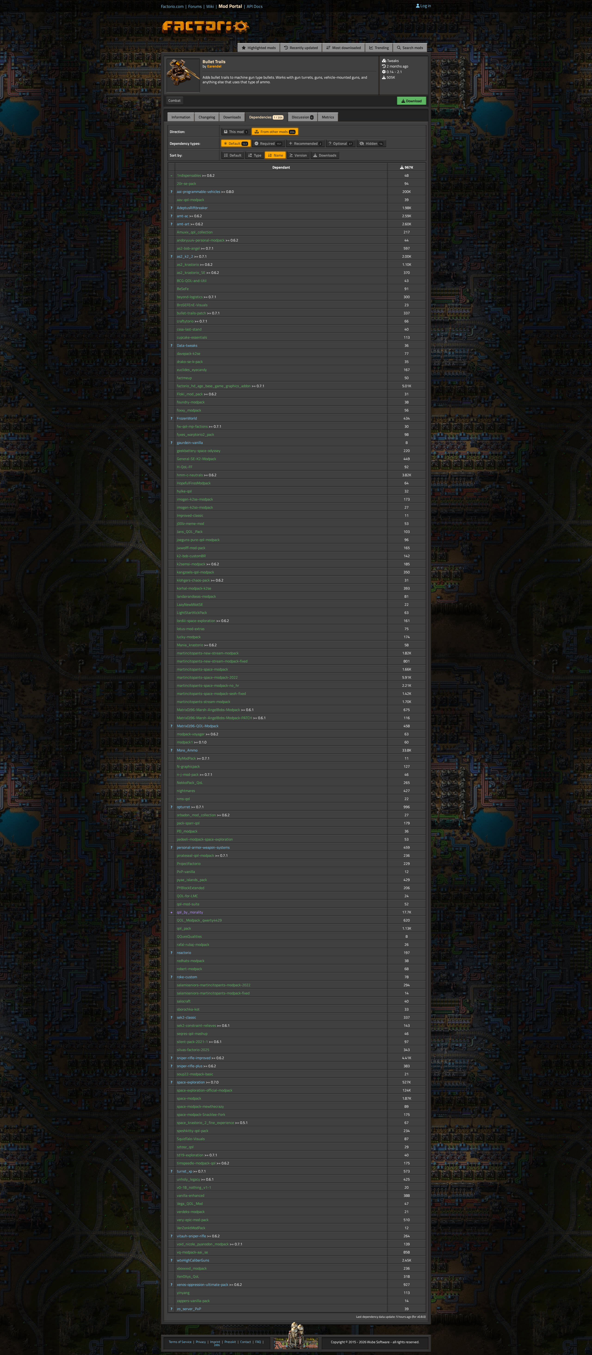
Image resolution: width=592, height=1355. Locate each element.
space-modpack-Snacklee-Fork (201, 1114)
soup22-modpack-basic (195, 1074)
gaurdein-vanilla (190, 442)
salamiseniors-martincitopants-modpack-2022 (213, 985)
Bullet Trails (214, 61)
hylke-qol (184, 491)
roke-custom (187, 977)
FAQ (258, 1342)
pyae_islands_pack (192, 879)
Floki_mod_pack (190, 394)
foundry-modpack (191, 402)
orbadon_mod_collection (197, 815)
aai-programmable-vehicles (199, 191)
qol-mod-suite (188, 904)
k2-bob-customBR (191, 556)
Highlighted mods (261, 47)
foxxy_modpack (189, 410)
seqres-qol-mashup (192, 1033)
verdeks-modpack (191, 1211)
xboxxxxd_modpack (192, 1268)
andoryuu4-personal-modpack (201, 240)
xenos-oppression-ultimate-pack (203, 1284)
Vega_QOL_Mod (190, 1203)
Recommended (307, 143)
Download (413, 101)
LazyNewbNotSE (190, 604)
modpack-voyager (191, 734)
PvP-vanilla (186, 871)
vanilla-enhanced (190, 1195)
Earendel (214, 66)
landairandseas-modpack (196, 596)
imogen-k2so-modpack (195, 507)
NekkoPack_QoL (190, 782)
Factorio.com (172, 6)
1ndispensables (189, 175)
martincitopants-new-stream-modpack (208, 653)
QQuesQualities (189, 936)
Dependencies (266, 117)
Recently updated (303, 47)
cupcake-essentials (192, 337)
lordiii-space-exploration (196, 620)
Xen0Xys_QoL (188, 1276)
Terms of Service (180, 1342)
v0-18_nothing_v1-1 (194, 1187)
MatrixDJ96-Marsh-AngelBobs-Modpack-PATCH (215, 718)
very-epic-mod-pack (193, 1219)
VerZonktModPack (191, 1228)
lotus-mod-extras (190, 628)
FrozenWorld (187, 418)
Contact (245, 1342)
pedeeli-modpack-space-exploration (205, 839)
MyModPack (187, 758)
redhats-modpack (190, 960)
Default (237, 143)
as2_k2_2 (185, 256)
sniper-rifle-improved (194, 1058)
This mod (237, 131)
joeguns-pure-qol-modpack (198, 539)
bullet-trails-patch (192, 313)
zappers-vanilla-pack (193, 1300)
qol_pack (184, 928)
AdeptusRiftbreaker (192, 207)
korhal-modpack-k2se (194, 588)
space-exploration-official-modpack (204, 1090)
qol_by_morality (190, 912)
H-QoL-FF (184, 467)
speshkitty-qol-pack (192, 1130)
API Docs (254, 6)
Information (181, 117)
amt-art (183, 224)
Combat (174, 100)
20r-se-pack (186, 183)
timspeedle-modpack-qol (196, 1163)
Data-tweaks (187, 345)
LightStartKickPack (192, 612)
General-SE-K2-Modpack (196, 458)
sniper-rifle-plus (190, 1066)
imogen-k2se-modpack (195, 499)
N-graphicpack (188, 766)
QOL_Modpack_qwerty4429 (199, 920)
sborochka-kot (188, 1009)
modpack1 (185, 742)
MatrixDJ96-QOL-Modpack (198, 726)
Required (270, 143)
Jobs (217, 1345)
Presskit (230, 1342)
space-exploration (191, 1082)
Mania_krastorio (190, 645)
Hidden (373, 143)
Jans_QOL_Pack (190, 531)
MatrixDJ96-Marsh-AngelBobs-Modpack (209, 709)
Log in (425, 6)
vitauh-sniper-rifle (192, 1236)
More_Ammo (187, 750)
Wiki (210, 6)
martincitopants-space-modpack (202, 669)
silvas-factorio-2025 (193, 1049)
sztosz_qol (185, 1147)
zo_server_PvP (189, 1309)
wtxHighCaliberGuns (193, 1260)
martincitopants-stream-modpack (203, 701)
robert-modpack (189, 968)
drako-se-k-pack (190, 361)
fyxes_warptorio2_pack (195, 434)
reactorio (184, 952)
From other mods (277, 131)
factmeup (184, 378)
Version (300, 155)
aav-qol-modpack (190, 199)
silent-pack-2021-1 (193, 1041)
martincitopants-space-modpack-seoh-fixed (211, 693)
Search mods (412, 47)
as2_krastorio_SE (191, 272)
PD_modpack (187, 831)
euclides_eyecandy (192, 369)
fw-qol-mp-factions (193, 426)
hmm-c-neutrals (190, 475)
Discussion (302, 117)
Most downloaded (346, 47)
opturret (184, 807)
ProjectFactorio (188, 863)
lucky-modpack (189, 637)
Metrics (328, 117)
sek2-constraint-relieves (197, 1025)
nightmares (186, 790)
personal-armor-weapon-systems (203, 847)
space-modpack (189, 1098)
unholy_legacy (189, 1179)
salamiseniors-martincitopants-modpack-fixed (213, 993)
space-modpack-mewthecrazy (200, 1106)
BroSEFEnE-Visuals (192, 305)
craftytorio (185, 321)
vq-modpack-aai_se (192, 1252)
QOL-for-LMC (187, 896)
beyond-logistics (190, 297)
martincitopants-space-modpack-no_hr (208, 685)
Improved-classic (190, 515)
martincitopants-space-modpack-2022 (207, 677)
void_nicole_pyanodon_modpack (203, 1244)
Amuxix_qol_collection (195, 232)
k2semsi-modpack (191, 564)
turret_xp (185, 1171)
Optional (342, 143)
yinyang (183, 1292)
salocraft (184, 1001)
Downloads (232, 117)
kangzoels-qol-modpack (195, 572)
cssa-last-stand (189, 329)
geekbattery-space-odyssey (198, 450)
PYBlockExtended (190, 888)
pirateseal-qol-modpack (196, 855)
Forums (195, 6)
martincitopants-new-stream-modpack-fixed (212, 661)
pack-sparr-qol (188, 823)
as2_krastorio (188, 264)
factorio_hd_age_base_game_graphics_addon (214, 386)
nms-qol (183, 798)
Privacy (201, 1342)
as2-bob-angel (189, 248)
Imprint (215, 1342)
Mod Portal (230, 6)
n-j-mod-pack (188, 774)
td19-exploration (190, 1155)
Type (257, 155)
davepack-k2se (188, 353)
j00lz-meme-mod (190, 523)
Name (278, 155)
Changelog (207, 117)
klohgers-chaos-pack (194, 580)
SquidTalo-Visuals (191, 1139)
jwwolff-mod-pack (191, 548)
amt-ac (183, 216)
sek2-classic (186, 1017)
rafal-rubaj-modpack (193, 944)
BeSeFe (183, 288)
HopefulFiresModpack (194, 483)
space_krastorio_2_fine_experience (206, 1122)
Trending (381, 47)
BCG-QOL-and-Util (192, 280)
